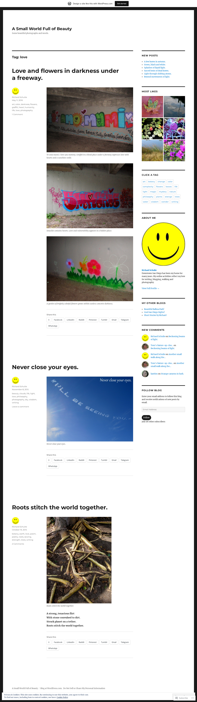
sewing (27, 537)
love (18, 110)
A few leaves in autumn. (155, 61)
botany (15, 534)
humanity (29, 107)
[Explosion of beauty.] (152, 128)
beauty (15, 393)
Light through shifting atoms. (157, 74)
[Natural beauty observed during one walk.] (152, 106)
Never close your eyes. (45, 367)
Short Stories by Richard (155, 315)
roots (21, 537)
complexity (148, 186)
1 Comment (17, 114)
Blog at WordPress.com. (51, 688)
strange (168, 197)
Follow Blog (152, 390)
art (13, 104)
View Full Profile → (150, 288)
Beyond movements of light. (157, 77)
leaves (169, 186)
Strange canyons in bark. (172, 374)
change (161, 181)
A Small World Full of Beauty (42, 28)
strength (16, 540)
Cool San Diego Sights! (154, 312)
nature (172, 191)
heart (21, 107)
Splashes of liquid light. (154, 67)
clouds (22, 393)
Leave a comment (20, 406)
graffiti (15, 107)
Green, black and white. (155, 64)
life (13, 110)
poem (33, 534)
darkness (25, 104)
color (17, 104)
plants (159, 197)
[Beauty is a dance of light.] (174, 106)
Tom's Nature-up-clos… (162, 345)
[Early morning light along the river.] (152, 150)
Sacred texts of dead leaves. (156, 70)
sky (26, 399)
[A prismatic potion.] (174, 128)
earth (22, 534)
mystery (163, 191)
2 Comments (18, 544)
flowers (33, 104)
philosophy (22, 396)
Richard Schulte (19, 97)
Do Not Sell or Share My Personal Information (84, 688)
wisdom (32, 399)
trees (23, 540)
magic (153, 191)
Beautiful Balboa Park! (154, 309)
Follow (146, 417)
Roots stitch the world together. (59, 507)
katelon (154, 374)
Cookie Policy (62, 697)
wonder (165, 202)
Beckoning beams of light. (163, 348)
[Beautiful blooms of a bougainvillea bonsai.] (174, 150)
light (32, 393)
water (145, 202)
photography (26, 110)
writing (15, 402)
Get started (121, 3)
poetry (15, 537)
